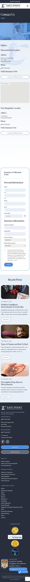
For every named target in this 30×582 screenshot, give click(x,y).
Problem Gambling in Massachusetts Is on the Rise (12, 305)
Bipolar (3, 497)
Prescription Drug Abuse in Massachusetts (11, 383)
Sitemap (16, 578)
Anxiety (3, 495)
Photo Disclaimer (15, 579)
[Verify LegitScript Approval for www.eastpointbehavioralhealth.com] (15, 555)
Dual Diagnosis (5, 476)
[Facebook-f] (3, 441)
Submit (8, 265)
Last (5, 198)
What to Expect (5, 461)
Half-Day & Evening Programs (9, 478)
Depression (4, 499)
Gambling (4, 501)
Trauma (3, 517)
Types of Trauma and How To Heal (14, 344)
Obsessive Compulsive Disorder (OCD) (11, 507)
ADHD (2, 488)
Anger (2, 492)
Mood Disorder (5, 505)
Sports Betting (5, 513)
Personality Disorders (7, 511)
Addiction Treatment (7, 472)
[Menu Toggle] (27, 5)
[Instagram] (7, 441)
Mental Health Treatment (8, 474)
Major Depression (6, 503)
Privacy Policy (14, 260)
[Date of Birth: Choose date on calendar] (25, 216)
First (5, 192)
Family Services (5, 480)
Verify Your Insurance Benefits (9, 463)
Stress (2, 515)
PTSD (2, 509)
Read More (6, 319)
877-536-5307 (6, 68)
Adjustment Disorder (7, 490)
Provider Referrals (6, 465)
